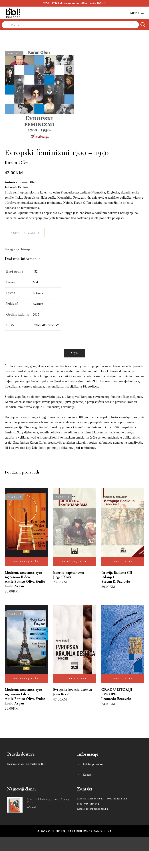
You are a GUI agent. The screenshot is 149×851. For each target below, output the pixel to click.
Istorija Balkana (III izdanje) (116, 574)
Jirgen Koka (62, 577)
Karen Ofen (17, 162)
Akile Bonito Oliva (20, 581)
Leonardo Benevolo (116, 698)
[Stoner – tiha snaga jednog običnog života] (15, 805)
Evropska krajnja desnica (72, 689)
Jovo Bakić (61, 694)
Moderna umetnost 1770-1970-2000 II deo (24, 574)
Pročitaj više (26, 562)
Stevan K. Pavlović (115, 581)
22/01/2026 (31, 806)
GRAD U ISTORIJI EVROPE (116, 691)
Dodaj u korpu (123, 562)
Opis (74, 353)
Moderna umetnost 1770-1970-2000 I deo (24, 691)
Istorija (25, 249)
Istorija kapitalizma (68, 572)
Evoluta (38, 304)
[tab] (74, 353)
